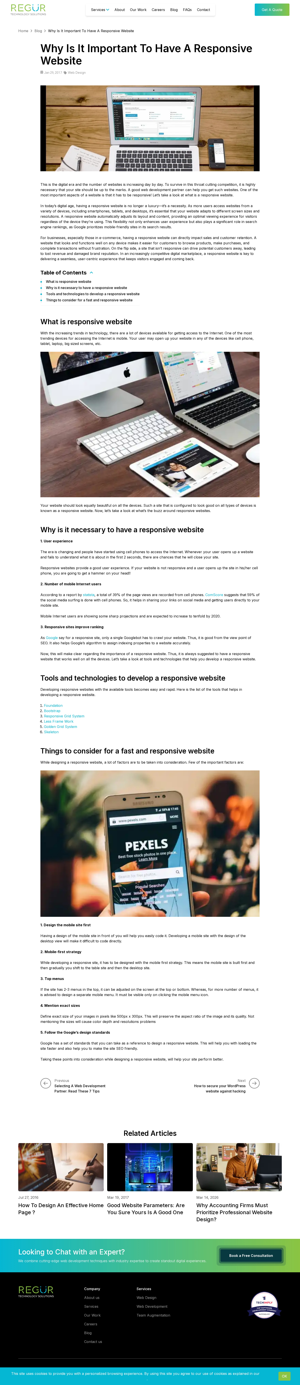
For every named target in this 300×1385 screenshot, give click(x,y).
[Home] (28, 9)
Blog (174, 9)
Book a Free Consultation (251, 1255)
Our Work (138, 9)
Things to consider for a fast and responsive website (89, 300)
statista (88, 595)
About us (91, 1297)
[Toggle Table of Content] (91, 272)
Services (98, 9)
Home (23, 31)
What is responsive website (68, 281)
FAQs (187, 9)
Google (52, 637)
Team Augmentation (153, 1315)
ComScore (214, 595)
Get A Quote (272, 9)
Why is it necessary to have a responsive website (86, 287)
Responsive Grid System (64, 716)
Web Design (77, 72)
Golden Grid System (60, 726)
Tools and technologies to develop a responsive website (93, 294)
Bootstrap (52, 711)
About (119, 9)
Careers (158, 9)
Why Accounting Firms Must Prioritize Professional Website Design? (234, 1212)
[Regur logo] (36, 1291)
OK (284, 1376)
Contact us (93, 1341)
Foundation (53, 705)
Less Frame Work (58, 721)
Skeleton (51, 732)
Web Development (152, 1306)
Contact (203, 9)
